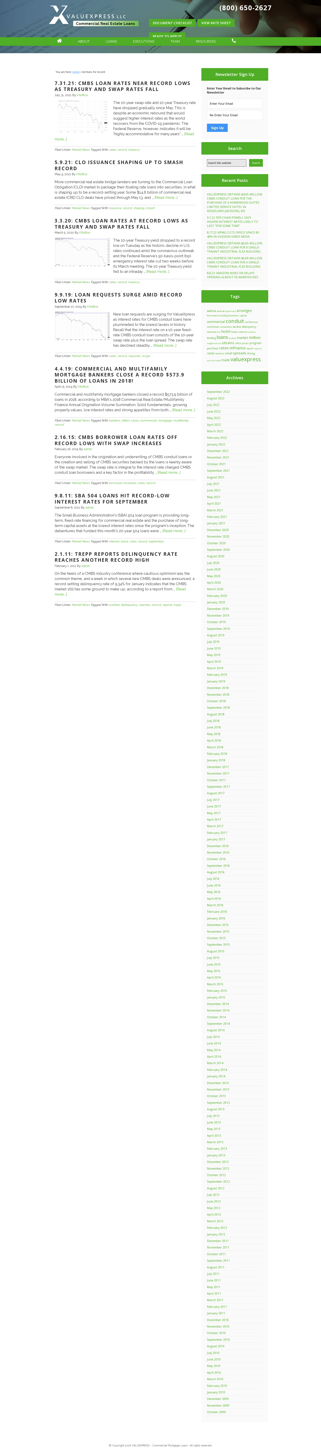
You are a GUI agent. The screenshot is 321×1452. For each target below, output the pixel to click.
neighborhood (214, 343)
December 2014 (218, 1004)
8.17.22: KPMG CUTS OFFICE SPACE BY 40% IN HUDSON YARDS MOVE (233, 234)
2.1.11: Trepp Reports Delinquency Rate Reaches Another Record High (116, 557)
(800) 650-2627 (246, 7)
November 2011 (218, 1247)
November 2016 (218, 852)
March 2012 (215, 1221)
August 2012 (215, 1188)
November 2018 (218, 695)
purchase (212, 348)
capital (243, 315)
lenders (252, 332)
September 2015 (218, 945)
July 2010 (213, 1353)
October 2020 (216, 543)
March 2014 (215, 1063)
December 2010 (218, 1320)
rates (112, 149)
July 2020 (213, 563)
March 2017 (215, 826)
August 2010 (215, 1346)
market (242, 337)
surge (146, 356)
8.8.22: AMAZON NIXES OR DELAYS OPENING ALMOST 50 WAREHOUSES (232, 275)
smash (150, 208)
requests (134, 356)
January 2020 (216, 602)
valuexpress (246, 359)
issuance (115, 208)
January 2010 (216, 1392)
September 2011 (218, 1261)
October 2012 (216, 1175)
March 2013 (215, 1142)
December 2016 (218, 846)
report (249, 348)
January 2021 (216, 523)
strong (251, 353)
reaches (144, 605)
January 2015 (216, 997)
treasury (134, 149)
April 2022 (214, 425)
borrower (115, 483)
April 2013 (214, 1136)
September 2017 (218, 787)
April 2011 (214, 1293)
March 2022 (215, 431)
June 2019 (214, 648)
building (223, 315)
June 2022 (214, 411)
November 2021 (218, 457)
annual (221, 311)
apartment (230, 311)
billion (125, 420)
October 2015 (216, 938)
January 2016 (216, 918)
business (233, 315)
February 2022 (217, 438)
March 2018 (215, 747)
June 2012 (214, 1201)
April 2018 (214, 740)
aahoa (211, 311)
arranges (244, 310)
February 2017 (217, 833)
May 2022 (213, 418)
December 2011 (218, 1241)
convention (226, 326)
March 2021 (215, 510)
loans (124, 541)
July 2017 (213, 800)
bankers (114, 420)
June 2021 (214, 490)
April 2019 (214, 662)
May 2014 (213, 1050)
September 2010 (218, 1340)
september (156, 541)
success (211, 360)
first (219, 332)
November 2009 (218, 1405)
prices (245, 343)
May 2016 (213, 892)
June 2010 (214, 1359)
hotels (234, 332)
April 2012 (214, 1214)
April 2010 (214, 1373)
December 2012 (218, 1162)
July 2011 (213, 1274)
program (255, 343)
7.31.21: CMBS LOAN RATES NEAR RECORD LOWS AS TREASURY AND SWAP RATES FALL (123, 86)
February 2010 (217, 1386)
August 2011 (215, 1267)
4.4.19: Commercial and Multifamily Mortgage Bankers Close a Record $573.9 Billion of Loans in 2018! (119, 374)
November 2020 (218, 536)
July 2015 (213, 958)
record (122, 149)
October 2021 (216, 464)
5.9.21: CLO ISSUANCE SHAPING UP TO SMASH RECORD (119, 165)
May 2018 (213, 734)
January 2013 (216, 1155)
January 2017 (216, 839)
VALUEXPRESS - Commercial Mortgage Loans (94, 31)
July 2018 (213, 721)
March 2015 (215, 984)
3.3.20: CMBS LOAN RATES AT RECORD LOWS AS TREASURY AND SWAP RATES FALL (121, 223)
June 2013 (214, 1122)
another (114, 605)
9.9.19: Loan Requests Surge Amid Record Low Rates (119, 297)
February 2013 (217, 1149)
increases (129, 483)
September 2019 (218, 629)
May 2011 (213, 1287)
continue (213, 326)
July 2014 (213, 1037)
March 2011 (215, 1300)
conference (251, 322)
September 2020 (218, 550)
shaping (138, 208)
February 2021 (217, 517)
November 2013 (218, 1089)
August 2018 (215, 714)
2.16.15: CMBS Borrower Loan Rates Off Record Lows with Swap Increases (116, 440)
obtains (228, 342)
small (228, 353)
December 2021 (218, 451)
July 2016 (213, 879)
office (238, 343)
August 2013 (215, 1109)
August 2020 (215, 556)
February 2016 (217, 912)
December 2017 (218, 767)
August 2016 (215, 872)
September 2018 (218, 708)
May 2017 (213, 813)
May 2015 (213, 971)
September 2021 (218, 471)
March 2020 (215, 589)
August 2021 (215, 477)
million (255, 337)
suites (218, 360)
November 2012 (218, 1168)
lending (211, 338)
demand (211, 332)
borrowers (213, 315)
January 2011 (216, 1313)
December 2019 (218, 609)
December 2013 (218, 1083)
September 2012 (218, 1181)
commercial (148, 420)
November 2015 (218, 931)
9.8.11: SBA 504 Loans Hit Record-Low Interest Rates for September (112, 498)
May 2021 (213, 497)
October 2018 (216, 701)
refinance (237, 347)
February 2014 (217, 1070)
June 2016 (214, 885)
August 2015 (215, 951)
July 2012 (213, 1195)
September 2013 (218, 1103)
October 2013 (216, 1096)
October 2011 (216, 1254)
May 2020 (213, 576)
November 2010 (218, 1326)
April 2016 (214, 899)
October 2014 (216, 1017)
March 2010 (215, 1379)
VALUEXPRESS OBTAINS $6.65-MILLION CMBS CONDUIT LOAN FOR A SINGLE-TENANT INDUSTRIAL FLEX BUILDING (234, 247)
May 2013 (213, 1129)
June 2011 (214, 1280)
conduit (235, 320)
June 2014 (214, 1043)
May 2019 (213, 655)
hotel (225, 331)
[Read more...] (166, 197)
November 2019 (218, 615)
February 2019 (217, 675)
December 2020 (218, 530)
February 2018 (217, 754)
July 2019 (213, 642)
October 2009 (216, 1412)
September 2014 (218, 1024)
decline (237, 326)
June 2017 (214, 806)
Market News (81, 149)
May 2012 (213, 1208)
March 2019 (215, 668)
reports (167, 605)
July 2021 (213, 484)
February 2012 (217, 1228)
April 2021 (214, 503)
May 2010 (213, 1366)
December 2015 (218, 925)
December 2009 (218, 1399)
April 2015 (214, 977)
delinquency (129, 605)
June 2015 (214, 964)
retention (219, 353)
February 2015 (217, 991)
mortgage (165, 420)
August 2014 (215, 1030)
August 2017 (215, 793)
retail (210, 353)
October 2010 (216, 1333)
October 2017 (216, 780)
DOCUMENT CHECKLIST (172, 23)
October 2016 (216, 859)
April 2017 (214, 820)
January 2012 (216, 1234)
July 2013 (213, 1116)
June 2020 (214, 569)
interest (114, 541)
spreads (239, 353)
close (134, 420)
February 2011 (217, 1307)
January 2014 (216, 1076)
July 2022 (213, 405)
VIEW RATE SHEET (216, 23)
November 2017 (218, 773)
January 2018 (216, 760)
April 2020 (214, 583)
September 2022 (218, 392)
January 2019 (216, 681)
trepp (177, 605)
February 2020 (217, 596)
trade (225, 360)
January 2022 (216, 444)
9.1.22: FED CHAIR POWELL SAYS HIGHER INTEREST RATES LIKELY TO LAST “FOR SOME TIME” (232, 222)
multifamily (180, 420)
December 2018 (218, 688)
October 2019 (216, 622)
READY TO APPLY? (167, 36)
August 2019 (215, 635)
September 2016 (218, 866)
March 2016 (215, 905)
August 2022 (215, 398)
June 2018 (214, 727)
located (232, 338)
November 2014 (218, 1010)
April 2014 (214, 1056)
